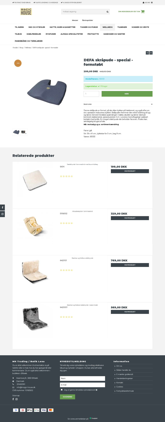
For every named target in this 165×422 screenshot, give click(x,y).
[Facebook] (2, 208)
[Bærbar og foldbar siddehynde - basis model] (35, 324)
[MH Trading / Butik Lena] (26, 11)
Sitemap (16, 395)
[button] (147, 53)
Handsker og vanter (114, 34)
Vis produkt (129, 171)
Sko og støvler (37, 27)
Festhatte (93, 34)
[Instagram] (2, 214)
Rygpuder (51, 34)
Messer (75, 20)
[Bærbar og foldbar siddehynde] (35, 277)
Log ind (147, 2)
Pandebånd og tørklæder (29, 41)
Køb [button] (127, 94)
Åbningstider (87, 20)
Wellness (108, 27)
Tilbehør (122, 27)
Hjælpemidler (34, 34)
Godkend (67, 397)
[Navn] (82, 378)
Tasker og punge (89, 27)
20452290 (21, 384)
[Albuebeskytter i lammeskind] (35, 231)
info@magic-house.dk (26, 387)
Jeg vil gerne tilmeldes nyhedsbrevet (84, 389)
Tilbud (18, 34)
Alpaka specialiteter (72, 34)
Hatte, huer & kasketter (62, 27)
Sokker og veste (140, 27)
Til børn (19, 27)
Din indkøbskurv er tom (129, 11)
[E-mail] (82, 385)
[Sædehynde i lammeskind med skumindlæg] (35, 184)
